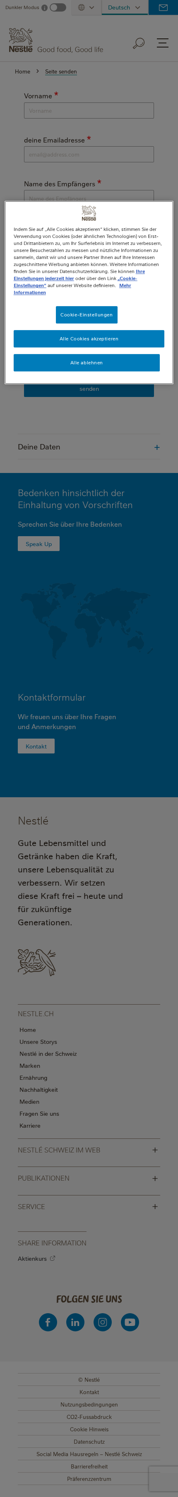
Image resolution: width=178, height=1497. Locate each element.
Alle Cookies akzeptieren (89, 338)
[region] (89, 292)
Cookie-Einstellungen (86, 314)
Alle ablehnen (86, 362)
